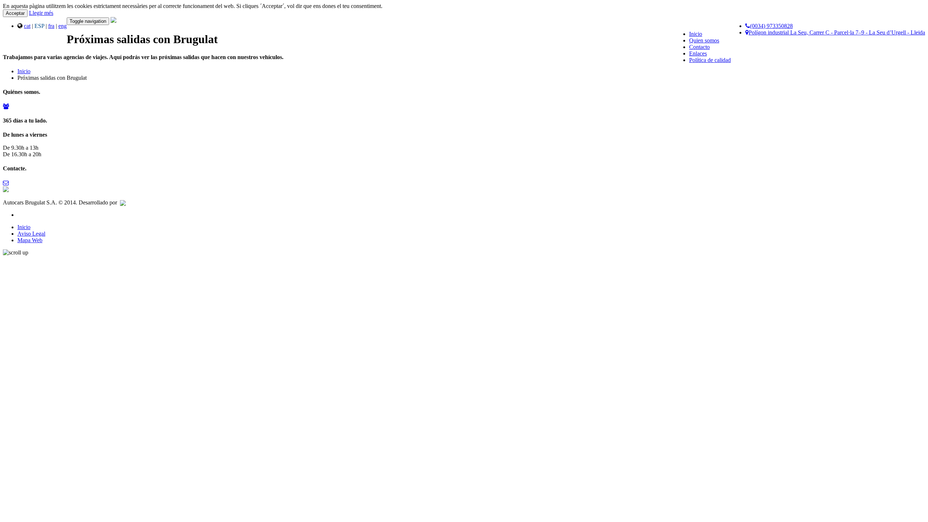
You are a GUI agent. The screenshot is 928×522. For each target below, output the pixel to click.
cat (27, 26)
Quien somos (704, 40)
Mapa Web (29, 240)
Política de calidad (710, 60)
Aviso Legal (31, 234)
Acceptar (15, 13)
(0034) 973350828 (771, 26)
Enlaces (698, 53)
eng (62, 26)
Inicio (695, 34)
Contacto (699, 47)
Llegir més (41, 13)
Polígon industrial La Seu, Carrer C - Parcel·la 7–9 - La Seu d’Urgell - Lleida (837, 32)
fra (51, 26)
